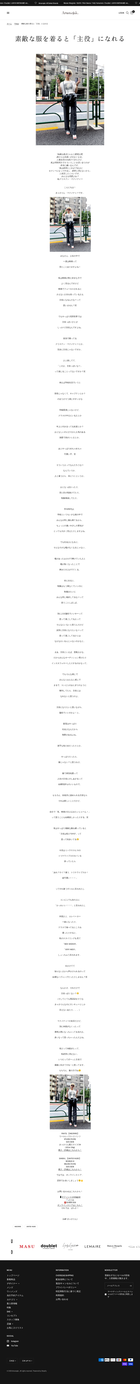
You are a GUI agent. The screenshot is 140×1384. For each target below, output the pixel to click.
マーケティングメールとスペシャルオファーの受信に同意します (120, 1294)
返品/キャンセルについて (67, 1283)
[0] (131, 13)
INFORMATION (62, 1270)
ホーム (9, 24)
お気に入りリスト (15, 1327)
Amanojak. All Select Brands (36, 3)
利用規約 (60, 1295)
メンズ (10, 1287)
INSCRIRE (18, 1226)
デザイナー (12, 1283)
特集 (9, 1307)
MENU (9, 1270)
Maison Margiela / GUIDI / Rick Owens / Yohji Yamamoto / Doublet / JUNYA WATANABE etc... (84, 3)
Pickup (16, 24)
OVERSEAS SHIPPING (65, 1275)
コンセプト (12, 1315)
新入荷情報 (12, 1303)
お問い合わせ (62, 1299)
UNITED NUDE (31, 1226)
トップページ (13, 1275)
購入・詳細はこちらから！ (70, 1150)
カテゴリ (11, 1299)
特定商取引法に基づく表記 (68, 1291)
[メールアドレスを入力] (130, 1285)
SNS (8, 1311)
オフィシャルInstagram (71, 1197)
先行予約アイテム (15, 1295)
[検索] (127, 13)
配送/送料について (64, 1279)
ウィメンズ (12, 1291)
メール (71, 1199)
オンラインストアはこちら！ (70, 1205)
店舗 (9, 1323)
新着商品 (11, 1279)
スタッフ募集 (13, 1319)
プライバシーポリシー (66, 1287)
